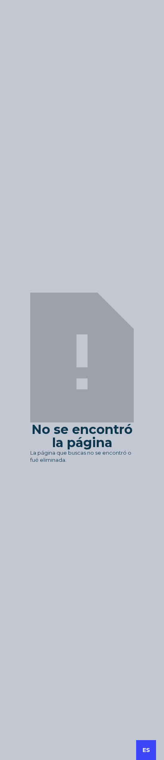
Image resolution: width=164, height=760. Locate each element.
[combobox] (146, 750)
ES (146, 750)
